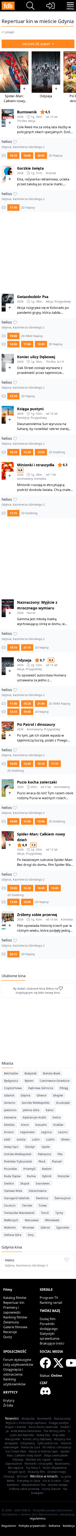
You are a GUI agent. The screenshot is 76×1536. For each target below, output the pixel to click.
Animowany (25, 479)
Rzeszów (63, 1176)
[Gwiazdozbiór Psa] (8, 303)
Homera (60, 675)
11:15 (13, 513)
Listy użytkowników (18, 1364)
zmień (9, 32)
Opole (46, 1147)
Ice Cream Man (16, 1451)
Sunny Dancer (51, 1489)
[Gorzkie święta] (8, 174)
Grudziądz (63, 1103)
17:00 (27, 344)
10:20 (13, 888)
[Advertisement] (38, 250)
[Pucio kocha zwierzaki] (8, 788)
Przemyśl (29, 1169)
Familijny (23, 418)
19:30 (27, 712)
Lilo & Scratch (52, 1481)
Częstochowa (13, 1088)
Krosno (9, 1132)
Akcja (31, 121)
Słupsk (24, 1183)
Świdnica (42, 1198)
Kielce (56, 1117)
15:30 (27, 902)
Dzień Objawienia (55, 1468)
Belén (11, 1481)
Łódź (7, 1139)
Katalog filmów (14, 1297)
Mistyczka (28, 1418)
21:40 (41, 703)
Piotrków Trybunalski (18, 1161)
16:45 (41, 888)
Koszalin (41, 1125)
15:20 (27, 703)
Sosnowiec (43, 1183)
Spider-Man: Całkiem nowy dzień (14, 101)
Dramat (51, 173)
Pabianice (44, 1154)
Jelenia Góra (31, 1110)
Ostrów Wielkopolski (17, 1154)
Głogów (58, 1095)
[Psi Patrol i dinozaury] (8, 730)
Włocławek (52, 1220)
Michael (22, 1476)
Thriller (22, 121)
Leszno (62, 1132)
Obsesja (8, 1476)
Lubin (36, 1139)
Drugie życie (16, 1472)
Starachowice (38, 1191)
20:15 (13, 954)
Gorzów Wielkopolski (35, 1103)
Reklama (54, 1526)
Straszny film (36, 1472)
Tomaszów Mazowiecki (19, 1213)
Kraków (58, 1125)
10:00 (13, 764)
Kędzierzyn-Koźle (34, 1117)
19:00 (13, 336)
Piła (60, 1154)
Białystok (30, 1073)
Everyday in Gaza (28, 1481)
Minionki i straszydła (35, 464)
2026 (20, 117)
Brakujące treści (52, 1343)
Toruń (45, 1213)
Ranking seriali (51, 1302)
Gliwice (41, 1095)
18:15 (13, 647)
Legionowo (27, 1132)
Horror (31, 613)
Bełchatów (11, 1073)
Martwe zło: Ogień (38, 1459)
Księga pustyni (30, 408)
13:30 (13, 902)
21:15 (27, 647)
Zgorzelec (63, 1227)
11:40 (13, 703)
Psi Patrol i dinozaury (36, 724)
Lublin (50, 1139)
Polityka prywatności (32, 1526)
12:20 (27, 888)
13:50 (41, 452)
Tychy (59, 1213)
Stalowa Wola (13, 1191)
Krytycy (8, 1400)
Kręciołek (58, 1435)
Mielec (65, 1139)
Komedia (40, 479)
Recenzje (10, 1332)
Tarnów (27, 1205)
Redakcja (69, 1526)
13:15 (13, 712)
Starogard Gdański (16, 1198)
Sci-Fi (60, 362)
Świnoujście (63, 1198)
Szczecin (10, 1205)
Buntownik (27, 111)
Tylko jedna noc (47, 1443)
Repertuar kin (13, 1302)
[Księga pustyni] (8, 415)
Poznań (57, 1161)
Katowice (10, 1117)
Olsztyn (30, 1147)
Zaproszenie (13, 1463)
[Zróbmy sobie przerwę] (8, 920)
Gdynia (25, 1095)
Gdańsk (9, 1095)
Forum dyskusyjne (17, 1359)
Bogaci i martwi (15, 1427)
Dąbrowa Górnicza (40, 1088)
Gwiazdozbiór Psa (32, 296)
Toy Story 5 (33, 1468)
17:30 (13, 207)
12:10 (13, 396)
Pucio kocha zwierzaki (37, 782)
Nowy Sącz (11, 1147)
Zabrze (45, 1227)
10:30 (13, 821)
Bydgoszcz (11, 1081)
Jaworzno (10, 1110)
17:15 (54, 764)
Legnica (46, 1132)
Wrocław (28, 1227)
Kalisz (50, 1110)
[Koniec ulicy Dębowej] (8, 363)
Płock (42, 1161)
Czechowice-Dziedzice (55, 1081)
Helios (7, 141)
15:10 (41, 764)
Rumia (31, 1176)
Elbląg (64, 1088)
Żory (31, 1235)
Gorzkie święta (30, 168)
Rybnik (46, 1176)
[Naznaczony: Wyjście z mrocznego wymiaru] (8, 608)
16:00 (27, 155)
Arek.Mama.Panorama (26, 1431)
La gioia (66, 1476)
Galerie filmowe (15, 1327)
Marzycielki (12, 1439)
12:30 (27, 764)
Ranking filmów (15, 1317)
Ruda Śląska (12, 1176)
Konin (25, 1125)
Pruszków (10, 1169)
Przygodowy (63, 301)
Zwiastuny (11, 1322)
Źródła (8, 1405)
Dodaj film (48, 1319)
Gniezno (9, 1103)
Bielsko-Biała (51, 1073)
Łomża (21, 1139)
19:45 (41, 344)
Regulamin (8, 1526)
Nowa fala (43, 1435)
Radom (46, 1169)
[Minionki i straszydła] (8, 471)
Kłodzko (9, 1125)
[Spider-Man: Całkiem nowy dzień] (14, 72)
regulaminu (38, 1518)
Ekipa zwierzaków (56, 1455)
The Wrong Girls (54, 1431)
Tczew (43, 1205)
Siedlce (9, 1183)
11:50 (27, 821)
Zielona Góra (12, 1235)
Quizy (7, 1337)
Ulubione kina (14, 975)
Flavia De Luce (30, 1447)
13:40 (41, 821)
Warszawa (32, 1220)
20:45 (41, 155)
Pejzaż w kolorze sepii (43, 1451)
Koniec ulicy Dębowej (36, 356)
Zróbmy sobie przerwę (37, 914)
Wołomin (10, 1227)
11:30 (27, 452)
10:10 (13, 155)
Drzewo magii (56, 1472)
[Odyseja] (46, 72)
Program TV (49, 1297)
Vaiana (57, 1459)
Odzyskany (27, 1443)
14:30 (13, 344)
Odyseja (46, 96)
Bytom (29, 1081)
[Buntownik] (8, 118)
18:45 (54, 888)
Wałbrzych (11, 1220)
